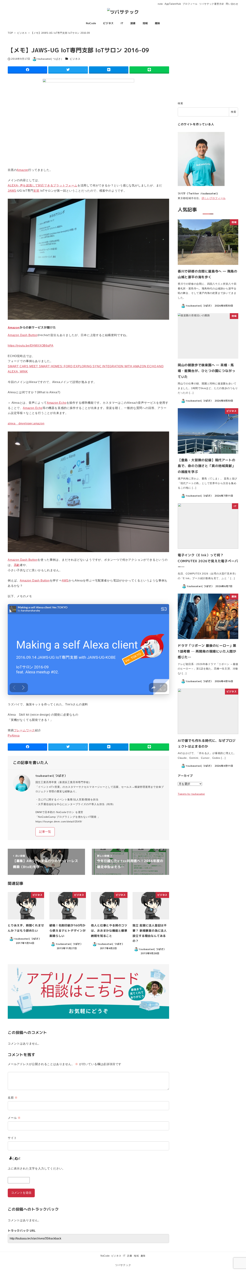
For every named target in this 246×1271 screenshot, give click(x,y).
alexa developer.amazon (26, 423)
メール (14, 1117)
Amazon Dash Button (22, 335)
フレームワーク (24, 730)
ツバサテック (123, 1265)
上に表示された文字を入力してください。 (36, 1168)
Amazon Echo (56, 402)
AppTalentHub (173, 4)
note (160, 4)
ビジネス (75, 58)
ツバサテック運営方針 (211, 4)
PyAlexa (14, 735)
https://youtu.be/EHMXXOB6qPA (30, 345)
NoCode (105, 1255)
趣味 (143, 1255)
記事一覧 (45, 831)
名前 (13, 1097)
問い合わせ (232, 4)
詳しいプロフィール (214, 198)
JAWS (12, 190)
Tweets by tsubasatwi (191, 793)
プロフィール (190, 4)
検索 (180, 103)
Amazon (22, 169)
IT (124, 1255)
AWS (65, 580)
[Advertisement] (208, 70)
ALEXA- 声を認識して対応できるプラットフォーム (42, 185)
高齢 (17, 565)
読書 (129, 1255)
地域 (136, 1255)
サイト (12, 1137)
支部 (36, 190)
